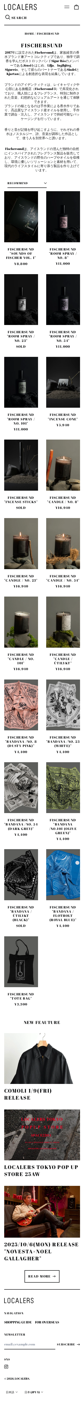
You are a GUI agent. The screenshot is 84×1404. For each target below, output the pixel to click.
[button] (76, 7)
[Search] (8, 18)
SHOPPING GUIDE (18, 1322)
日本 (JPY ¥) (32, 1392)
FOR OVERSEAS (47, 1322)
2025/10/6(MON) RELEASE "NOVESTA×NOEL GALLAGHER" (41, 1251)
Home (29, 34)
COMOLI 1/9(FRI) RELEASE (28, 1094)
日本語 (10, 1392)
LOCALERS (22, 1379)
